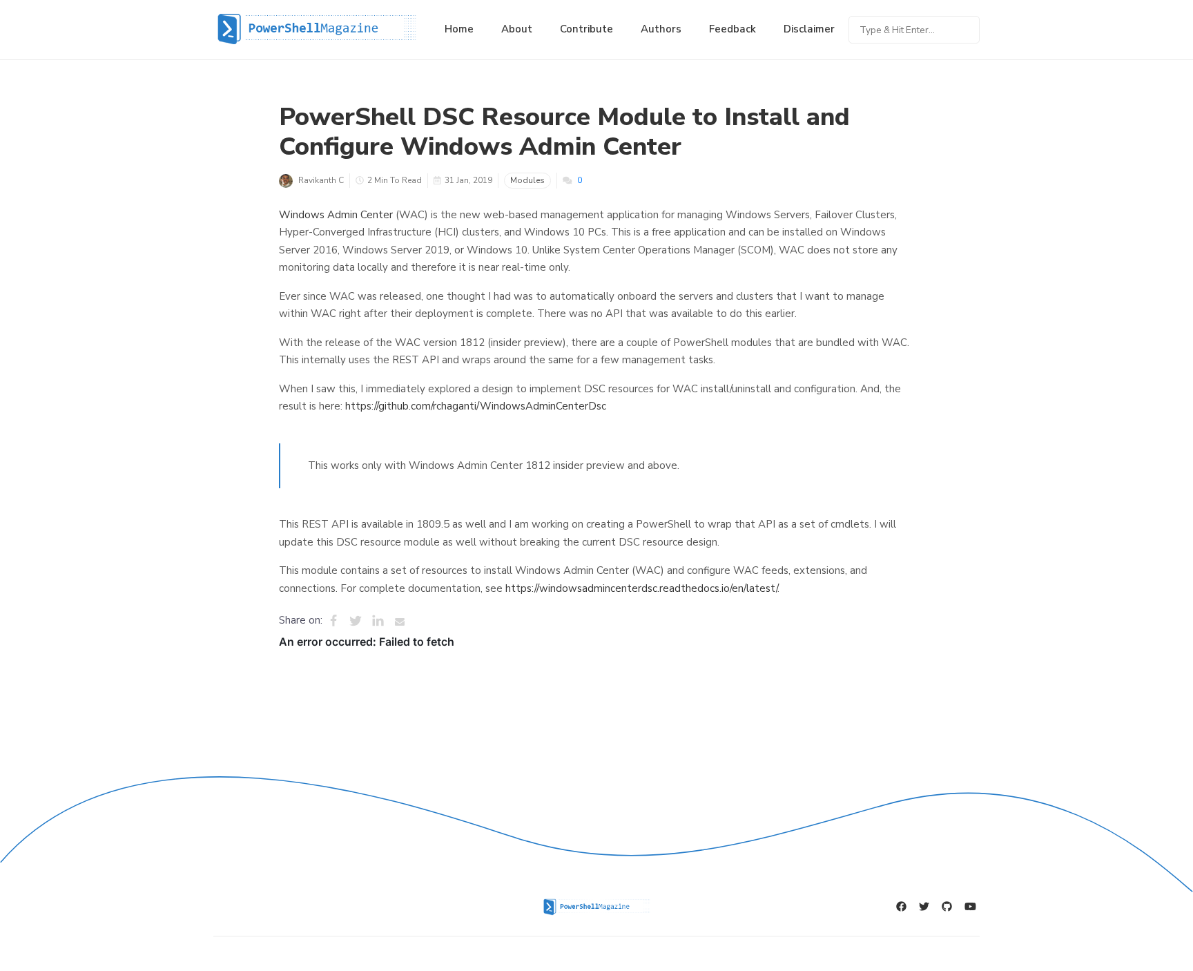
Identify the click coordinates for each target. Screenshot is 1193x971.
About (516, 29)
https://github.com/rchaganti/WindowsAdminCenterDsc (475, 406)
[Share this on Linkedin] (378, 620)
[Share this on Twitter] (356, 620)
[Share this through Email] (400, 620)
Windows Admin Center (336, 215)
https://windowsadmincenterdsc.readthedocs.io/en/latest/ (641, 588)
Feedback (732, 29)
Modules (527, 180)
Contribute (586, 29)
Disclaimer (809, 29)
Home (459, 29)
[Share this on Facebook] (333, 620)
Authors (661, 29)
